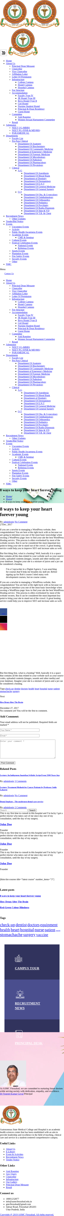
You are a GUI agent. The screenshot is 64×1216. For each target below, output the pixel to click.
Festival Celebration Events (25, 243)
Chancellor (17, 69)
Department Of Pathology (30, 160)
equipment (49, 925)
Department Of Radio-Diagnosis (39, 208)
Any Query (11, 1174)
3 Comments (20, 781)
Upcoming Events (20, 226)
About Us (10, 63)
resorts (58, 930)
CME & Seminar (26, 237)
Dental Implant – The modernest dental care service (21, 801)
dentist (17, 688)
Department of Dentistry (35, 178)
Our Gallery (11, 1182)
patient (56, 688)
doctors (24, 688)
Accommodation (20, 93)
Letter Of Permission (21, 77)
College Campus (25, 82)
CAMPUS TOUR (27, 968)
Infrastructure (18, 79)
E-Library (10, 1151)
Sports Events (18, 251)
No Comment (21, 522)
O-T (20, 192)
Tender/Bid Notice (14, 221)
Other (14, 261)
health (31, 688)
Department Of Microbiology (31, 157)
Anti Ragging (24, 117)
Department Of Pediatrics (36, 202)
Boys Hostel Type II (27, 101)
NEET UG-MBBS (21, 127)
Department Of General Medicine (39, 186)
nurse (50, 688)
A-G (20, 170)
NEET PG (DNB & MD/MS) (26, 130)
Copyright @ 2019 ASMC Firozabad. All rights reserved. (27, 1214)
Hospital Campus (26, 87)
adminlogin (8, 522)
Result (15, 122)
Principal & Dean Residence (31, 109)
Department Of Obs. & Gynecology (41, 194)
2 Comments (20, 807)
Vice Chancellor (19, 71)
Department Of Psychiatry (36, 205)
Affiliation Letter (20, 74)
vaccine (42, 935)
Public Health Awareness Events (27, 232)
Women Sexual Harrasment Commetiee (36, 119)
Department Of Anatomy (29, 143)
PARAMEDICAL (20, 133)
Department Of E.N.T (34, 184)
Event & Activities (14, 1154)
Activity (15, 229)
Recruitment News (15, 216)
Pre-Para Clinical (20, 141)
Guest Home (24, 111)
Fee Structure (18, 90)
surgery (16, 691)
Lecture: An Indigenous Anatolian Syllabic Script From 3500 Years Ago (30, 775)
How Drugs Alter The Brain (11, 702)
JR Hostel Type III (26, 98)
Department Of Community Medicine (35, 149)
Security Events (19, 259)
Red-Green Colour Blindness (14, 907)
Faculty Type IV (25, 95)
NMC (8, 264)
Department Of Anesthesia (36, 173)
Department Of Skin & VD (36, 210)
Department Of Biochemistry (31, 146)
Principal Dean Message (23, 66)
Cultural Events (19, 240)
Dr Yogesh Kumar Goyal (12, 1094)
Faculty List (17, 138)
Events (9, 224)
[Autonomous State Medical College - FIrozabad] (23, 55)
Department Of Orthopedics (37, 200)
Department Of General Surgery (39, 189)
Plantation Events (20, 253)
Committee (17, 114)
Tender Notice (12, 1159)
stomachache (6, 691)
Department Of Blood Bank (37, 176)
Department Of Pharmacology (32, 162)
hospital (43, 688)
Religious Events (26, 248)
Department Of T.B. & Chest (37, 213)
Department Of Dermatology (37, 181)
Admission (11, 125)
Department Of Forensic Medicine (34, 154)
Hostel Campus (25, 85)
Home (9, 60)
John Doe (6, 824)
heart (37, 688)
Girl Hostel (23, 103)
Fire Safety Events (20, 256)
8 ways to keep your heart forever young (20, 896)
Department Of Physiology (30, 165)
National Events (25, 245)
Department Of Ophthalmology (38, 197)
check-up (9, 688)
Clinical (15, 168)
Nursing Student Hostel (29, 106)
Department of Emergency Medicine (35, 152)
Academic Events (20, 235)
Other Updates (19, 218)
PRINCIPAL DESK (29, 1043)
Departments (12, 135)
